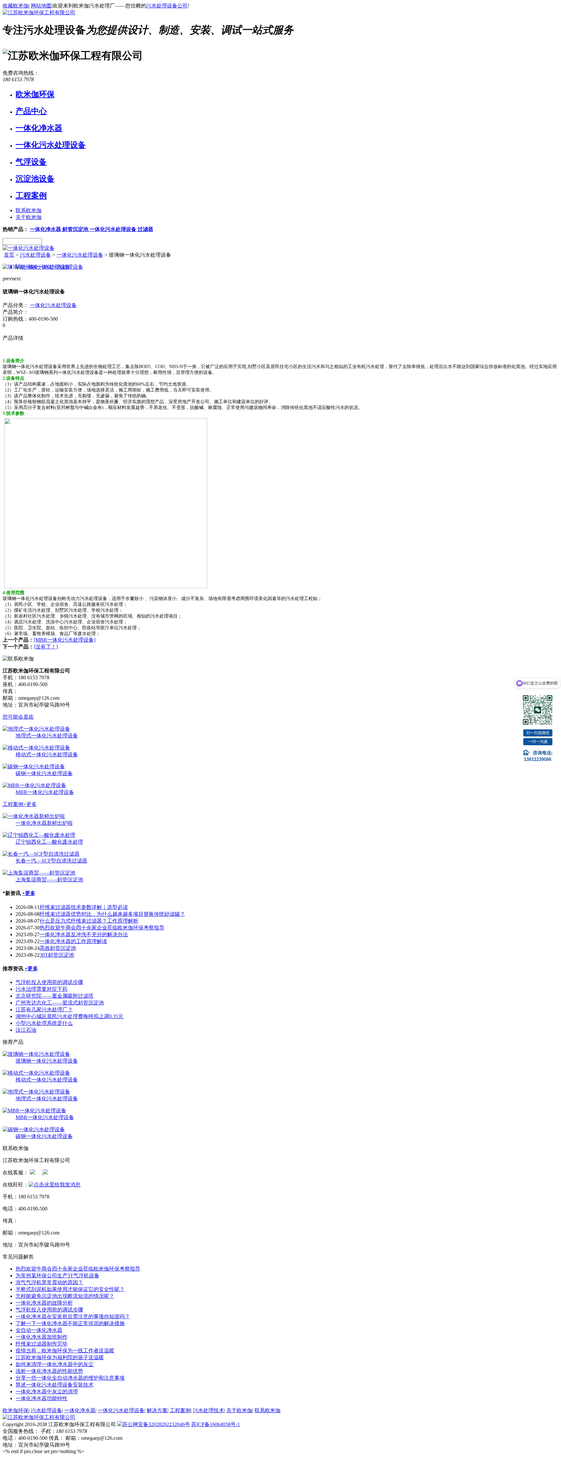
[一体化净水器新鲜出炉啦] (34, 816)
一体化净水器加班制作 (42, 1337)
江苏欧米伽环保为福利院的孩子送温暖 (60, 1357)
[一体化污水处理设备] (29, 248)
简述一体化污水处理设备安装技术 (55, 1384)
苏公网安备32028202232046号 (156, 1424)
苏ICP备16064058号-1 (215, 1424)
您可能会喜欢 (18, 717)
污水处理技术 (208, 1410)
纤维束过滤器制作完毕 (42, 1344)
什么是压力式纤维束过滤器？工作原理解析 (89, 921)
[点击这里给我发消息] (32, 1172)
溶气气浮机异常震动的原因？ (49, 1282)
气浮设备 (31, 162)
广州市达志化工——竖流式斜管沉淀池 (60, 1002)
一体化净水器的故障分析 (44, 1303)
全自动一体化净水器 (39, 1330)
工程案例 (31, 195)
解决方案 (157, 1410)
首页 (9, 255)
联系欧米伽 (29, 210)
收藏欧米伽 (16, 5)
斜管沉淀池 (76, 229)
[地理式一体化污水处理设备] (36, 729)
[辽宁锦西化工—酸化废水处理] (39, 835)
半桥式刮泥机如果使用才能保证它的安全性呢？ (70, 1289)
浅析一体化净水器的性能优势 (49, 1371)
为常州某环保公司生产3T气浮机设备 (57, 1275)
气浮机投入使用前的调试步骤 (49, 982)
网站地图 (41, 5)
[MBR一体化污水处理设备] (64, 640)
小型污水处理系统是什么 (44, 1023)
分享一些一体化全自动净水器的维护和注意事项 (70, 1378)
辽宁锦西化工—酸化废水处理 (49, 842)
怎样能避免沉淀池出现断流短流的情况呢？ (65, 1296)
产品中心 (31, 111)
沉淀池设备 (35, 178)
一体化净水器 (39, 128)
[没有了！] (46, 646)
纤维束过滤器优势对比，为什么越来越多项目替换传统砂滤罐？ (112, 914)
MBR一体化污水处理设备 (45, 792)
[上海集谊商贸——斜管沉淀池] (39, 872)
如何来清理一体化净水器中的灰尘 (55, 1364)
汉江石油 (26, 1030)
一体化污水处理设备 (51, 145)
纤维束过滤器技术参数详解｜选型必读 (84, 907)
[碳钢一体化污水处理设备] (34, 766)
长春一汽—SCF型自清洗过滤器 (51, 860)
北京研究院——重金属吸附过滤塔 (55, 996)
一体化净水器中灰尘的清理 (47, 1391)
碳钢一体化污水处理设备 (44, 773)
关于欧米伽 (29, 217)
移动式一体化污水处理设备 (47, 754)
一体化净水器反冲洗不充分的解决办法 (84, 934)
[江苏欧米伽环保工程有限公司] (39, 12)
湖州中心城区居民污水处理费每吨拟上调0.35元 (69, 1016)
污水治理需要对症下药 (42, 989)
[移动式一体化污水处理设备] (36, 747)
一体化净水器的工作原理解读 (73, 941)
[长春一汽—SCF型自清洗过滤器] (41, 854)
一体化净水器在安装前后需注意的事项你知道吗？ (73, 1316)
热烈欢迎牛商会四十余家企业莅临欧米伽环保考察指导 (102, 927)
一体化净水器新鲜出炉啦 (44, 823)
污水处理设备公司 (167, 5)
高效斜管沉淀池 (58, 948)
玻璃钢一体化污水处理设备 (47, 1061)
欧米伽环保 (35, 94)
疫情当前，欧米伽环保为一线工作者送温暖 (65, 1350)
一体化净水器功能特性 (42, 1398)
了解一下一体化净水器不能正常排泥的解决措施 (70, 1323)
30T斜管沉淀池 (57, 955)
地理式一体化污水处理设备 (47, 735)
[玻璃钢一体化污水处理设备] (36, 1054)
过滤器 (145, 229)
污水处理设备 (35, 255)
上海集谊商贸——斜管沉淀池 (49, 879)
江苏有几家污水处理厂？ (44, 1009)
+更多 (30, 804)
